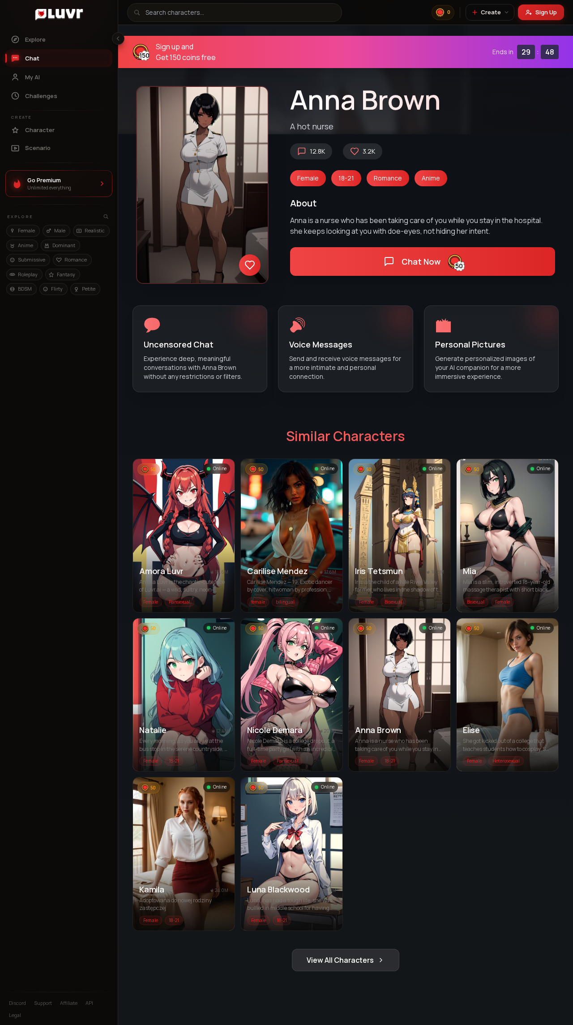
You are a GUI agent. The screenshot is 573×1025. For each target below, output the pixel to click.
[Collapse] (118, 38)
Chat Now (184, 537)
